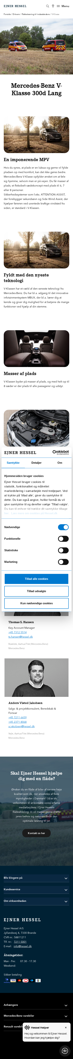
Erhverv (16, 14)
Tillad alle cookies (36, 578)
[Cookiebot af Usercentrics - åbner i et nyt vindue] (52, 452)
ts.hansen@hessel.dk (20, 636)
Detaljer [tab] (36, 462)
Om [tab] (59, 462)
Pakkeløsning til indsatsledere (36, 14)
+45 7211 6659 (17, 717)
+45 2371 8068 (17, 722)
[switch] (63, 539)
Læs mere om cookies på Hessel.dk (34, 513)
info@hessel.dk (23, 946)
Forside (7, 14)
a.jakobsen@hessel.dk (21, 726)
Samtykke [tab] (13, 462)
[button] (36, 877)
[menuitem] (52, 6)
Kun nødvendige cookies (36, 603)
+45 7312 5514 (17, 632)
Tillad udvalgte (36, 591)
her (6, 513)
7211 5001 (20, 941)
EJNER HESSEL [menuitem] (15, 6)
